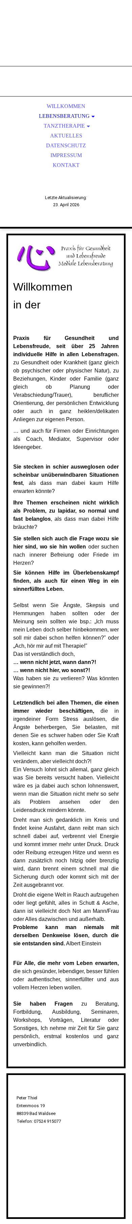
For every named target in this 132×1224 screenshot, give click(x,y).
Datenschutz (66, 145)
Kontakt (66, 165)
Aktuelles (66, 135)
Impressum (66, 155)
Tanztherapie (64, 126)
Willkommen (66, 106)
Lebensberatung (64, 116)
